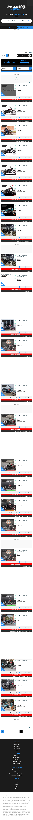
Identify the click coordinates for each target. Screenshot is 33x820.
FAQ (17, 750)
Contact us (16, 746)
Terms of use (16, 748)
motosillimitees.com (25, 221)
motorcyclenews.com (25, 476)
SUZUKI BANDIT (16, 757)
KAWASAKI (16, 787)
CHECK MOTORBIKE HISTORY (16, 99)
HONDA (16, 783)
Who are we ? (16, 744)
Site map (16, 771)
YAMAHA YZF (16, 759)
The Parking (16, 8)
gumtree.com (27, 356)
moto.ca (24, 201)
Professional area (16, 769)
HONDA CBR (16, 755)
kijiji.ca (17, 121)
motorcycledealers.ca (25, 121)
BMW (16, 789)
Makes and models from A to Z (16, 773)
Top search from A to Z (16, 775)
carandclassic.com (25, 676)
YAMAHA (16, 781)
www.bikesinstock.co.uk (24, 631)
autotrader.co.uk (26, 336)
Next (21, 731)
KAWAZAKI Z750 (16, 761)
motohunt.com (26, 101)
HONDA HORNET (16, 763)
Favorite (3, 94)
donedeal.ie (27, 291)
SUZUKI (16, 785)
